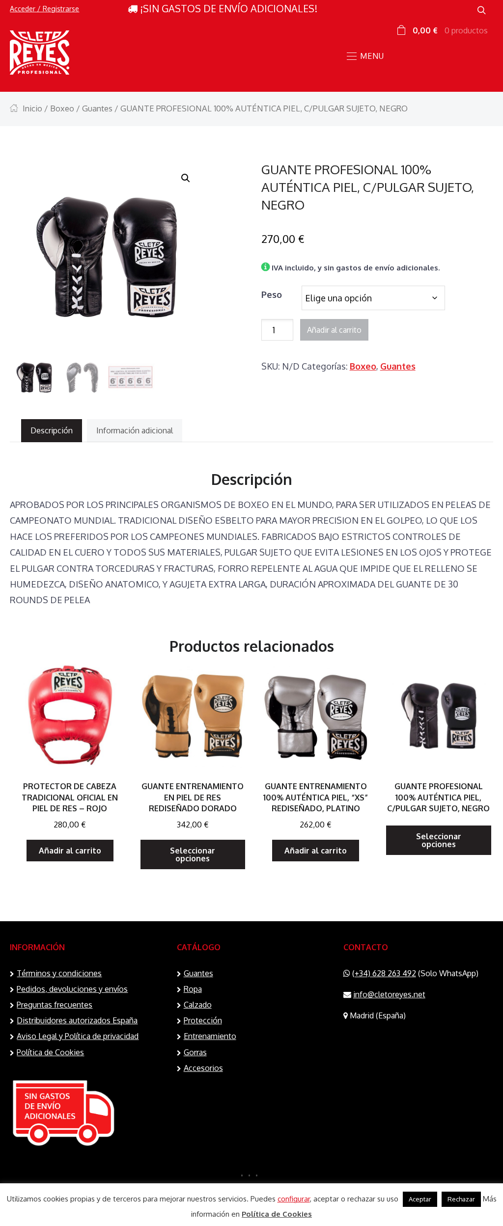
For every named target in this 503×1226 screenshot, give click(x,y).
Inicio (32, 108)
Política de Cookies (50, 1052)
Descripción (51, 430)
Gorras (195, 1052)
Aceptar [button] (420, 1199)
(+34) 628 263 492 (384, 973)
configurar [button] (294, 1198)
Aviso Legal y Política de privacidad (78, 1036)
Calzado (198, 1005)
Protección (203, 1020)
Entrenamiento (210, 1036)
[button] (186, 178)
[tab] (51, 430)
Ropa (193, 989)
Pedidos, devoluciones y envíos (72, 989)
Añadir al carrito (334, 330)
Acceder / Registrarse (44, 8)
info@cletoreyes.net (389, 994)
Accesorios (203, 1068)
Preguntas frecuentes (54, 1005)
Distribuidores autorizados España (77, 1020)
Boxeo (62, 108)
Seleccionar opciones (192, 854)
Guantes (97, 108)
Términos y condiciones (59, 973)
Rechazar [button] (461, 1199)
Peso (271, 294)
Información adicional (134, 430)
